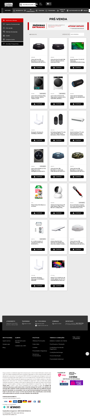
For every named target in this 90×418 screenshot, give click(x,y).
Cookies (35, 347)
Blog (4, 347)
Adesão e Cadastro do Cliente (58, 341)
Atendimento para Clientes (20, 341)
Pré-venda (8, 28)
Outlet (7, 36)
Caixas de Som (62, 10)
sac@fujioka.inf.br (42, 325)
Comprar (39, 67)
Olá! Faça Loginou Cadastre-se (41, 4)
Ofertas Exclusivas (11, 32)
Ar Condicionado (30, 10)
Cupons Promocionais (12, 24)
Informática (19, 10)
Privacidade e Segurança (40, 351)
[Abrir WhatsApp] (4, 413)
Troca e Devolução (55, 355)
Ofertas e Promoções (39, 341)
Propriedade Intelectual (56, 359)
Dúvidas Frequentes (12, 44)
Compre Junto (10, 39)
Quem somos (6, 341)
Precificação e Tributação (57, 344)
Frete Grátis (36, 344)
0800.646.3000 (40, 323)
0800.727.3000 (27, 323)
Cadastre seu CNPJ (20, 345)
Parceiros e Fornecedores (37, 354)
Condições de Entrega (56, 352)
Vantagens (8, 10)
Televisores (51, 10)
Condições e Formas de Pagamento (56, 348)
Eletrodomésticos (75, 10)
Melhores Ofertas (11, 20)
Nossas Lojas (6, 344)
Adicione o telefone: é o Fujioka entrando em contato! (74, 324)
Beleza (86, 10)
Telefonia (41, 10)
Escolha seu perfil (28, 4)
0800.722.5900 (57, 323)
